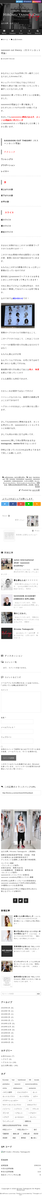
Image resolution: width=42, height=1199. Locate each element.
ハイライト (18, 1109)
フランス (35, 1109)
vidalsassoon (17, 481)
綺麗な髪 (26, 1134)
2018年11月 (8, 1027)
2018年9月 (7, 1033)
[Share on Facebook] (13, 504)
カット (37, 481)
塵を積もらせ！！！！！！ (26, 580)
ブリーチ (6, 1113)
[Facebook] (15, 900)
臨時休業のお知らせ (22, 977)
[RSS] (37, 504)
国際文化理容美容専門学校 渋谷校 (20, 485)
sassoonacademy (31, 1084)
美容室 (37, 485)
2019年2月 (7, 1017)
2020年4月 (7, 1008)
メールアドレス (8, 727)
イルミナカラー (22, 1092)
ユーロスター (19, 1117)
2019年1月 (7, 1020)
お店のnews (8, 477)
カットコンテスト (9, 483)
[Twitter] (20, 900)
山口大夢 (36, 490)
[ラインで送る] (29, 504)
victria (5, 1088)
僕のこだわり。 (21, 613)
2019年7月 (7, 1011)
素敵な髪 (16, 1134)
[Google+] (21, 504)
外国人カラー (7, 1129)
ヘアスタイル (8, 1062)
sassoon (28, 479)
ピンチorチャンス (21, 961)
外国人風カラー (22, 1129)
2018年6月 (7, 1042)
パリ (27, 1109)
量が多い (34, 1138)
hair (30, 477)
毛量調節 (6, 1134)
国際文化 (28, 1121)
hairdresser (22, 1080)
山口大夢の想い (19, 477)
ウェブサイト (6, 737)
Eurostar (6, 1080)
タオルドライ (32, 1105)
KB (7, 479)
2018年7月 (7, 1039)
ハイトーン (6, 1109)
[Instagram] (26, 900)
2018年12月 (8, 1023)
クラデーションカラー (10, 1100)
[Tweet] (5, 504)
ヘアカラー (32, 1113)
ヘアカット (19, 1113)
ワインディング (8, 1121)
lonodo (12, 479)
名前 (3, 718)
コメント (4, 690)
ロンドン (33, 1117)
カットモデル (24, 1096)
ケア (30, 1100)
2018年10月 (8, 1030)
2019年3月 (7, 1014)
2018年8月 (7, 1036)
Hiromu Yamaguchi (24, 629)
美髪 (14, 1138)
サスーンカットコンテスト (26, 483)
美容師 (37, 486)
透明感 (23, 1138)
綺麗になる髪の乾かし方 (24, 916)
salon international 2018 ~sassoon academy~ (24, 563)
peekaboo (20, 479)
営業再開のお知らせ (22, 946)
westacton (32, 1088)
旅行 (35, 1129)
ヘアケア (6, 1059)
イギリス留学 (28, 481)
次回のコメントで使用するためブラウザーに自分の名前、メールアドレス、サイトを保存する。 (20, 750)
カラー (35, 1096)
